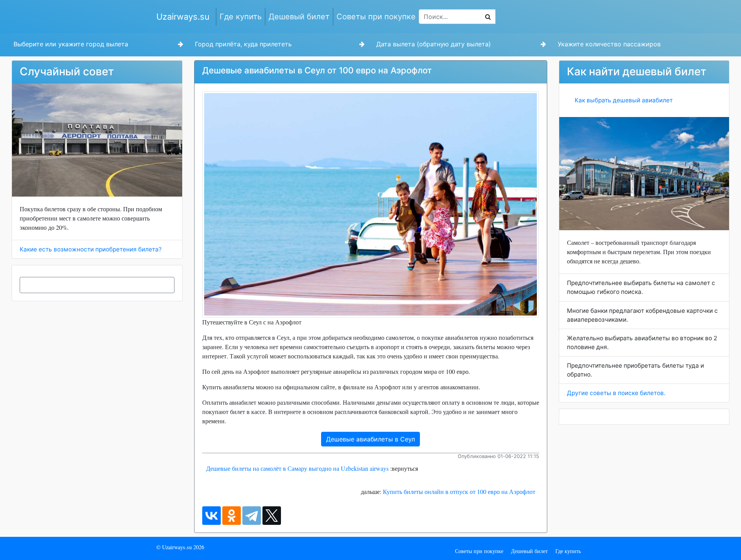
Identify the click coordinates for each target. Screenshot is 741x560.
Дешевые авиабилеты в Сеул (370, 439)
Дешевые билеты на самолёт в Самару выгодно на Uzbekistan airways (297, 468)
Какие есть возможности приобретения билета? (91, 249)
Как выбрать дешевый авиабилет (624, 100)
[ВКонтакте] (211, 515)
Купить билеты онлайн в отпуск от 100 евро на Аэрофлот (459, 491)
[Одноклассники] (231, 515)
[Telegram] (251, 515)
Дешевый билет (299, 16)
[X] (271, 515)
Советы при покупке (376, 16)
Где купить (241, 16)
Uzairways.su (183, 17)
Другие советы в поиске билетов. (616, 393)
